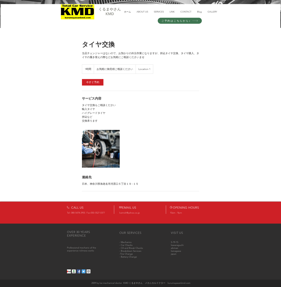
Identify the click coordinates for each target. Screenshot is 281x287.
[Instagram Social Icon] (88, 271)
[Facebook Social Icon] (79, 271)
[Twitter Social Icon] (84, 271)
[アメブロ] (74, 271)
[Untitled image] (101, 149)
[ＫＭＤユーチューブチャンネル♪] (69, 271)
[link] (92, 82)
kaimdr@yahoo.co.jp (129, 212)
